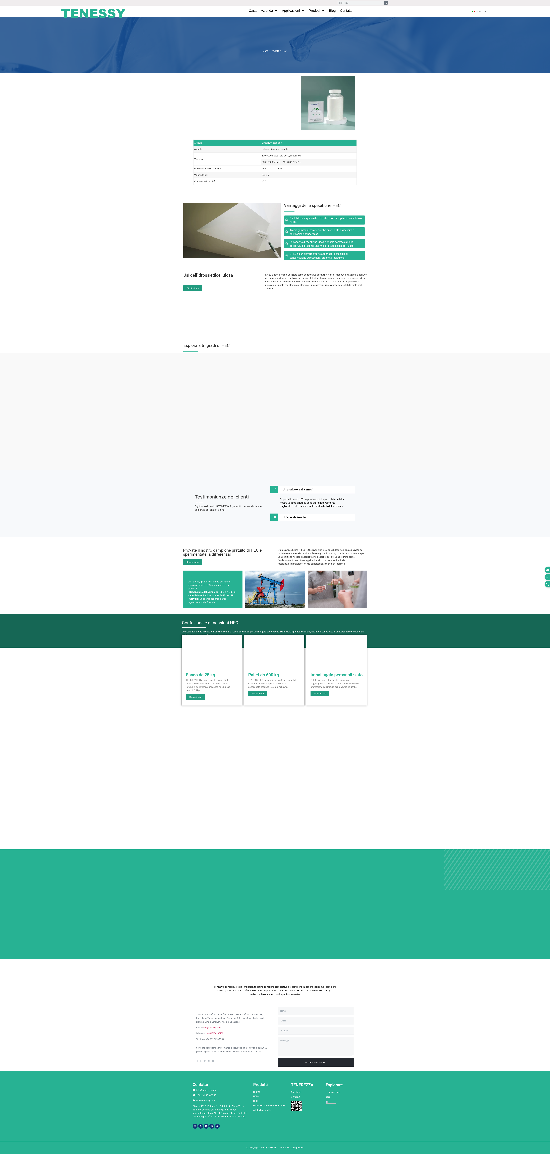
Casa (253, 10)
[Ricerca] (386, 3)
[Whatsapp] (201, 1061)
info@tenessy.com (212, 1027)
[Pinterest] (209, 1061)
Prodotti (314, 10)
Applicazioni (291, 10)
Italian (478, 11)
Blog (332, 10)
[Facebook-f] (197, 1061)
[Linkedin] (206, 1126)
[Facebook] (200, 1126)
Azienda (267, 10)
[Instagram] (205, 1061)
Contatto (346, 10)
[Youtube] (213, 1061)
